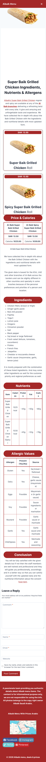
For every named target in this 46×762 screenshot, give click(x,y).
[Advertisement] (23, 55)
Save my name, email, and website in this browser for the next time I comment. (21, 666)
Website (6, 659)
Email (6, 648)
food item (22, 582)
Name (6, 637)
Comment (8, 605)
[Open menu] (41, 3)
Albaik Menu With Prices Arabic (23, 714)
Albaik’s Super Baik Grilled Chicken (19, 100)
